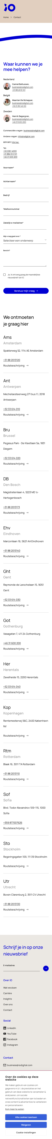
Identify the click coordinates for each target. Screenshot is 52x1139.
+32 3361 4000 (10, 151)
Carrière (7, 993)
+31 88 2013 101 (18, 90)
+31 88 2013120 (11, 360)
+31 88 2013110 (11, 773)
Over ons (7, 1004)
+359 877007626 (12, 822)
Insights (7, 998)
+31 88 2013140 (11, 550)
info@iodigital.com (26, 136)
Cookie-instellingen (26, 1132)
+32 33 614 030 (11, 599)
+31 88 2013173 (11, 507)
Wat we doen (10, 987)
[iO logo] (10, 7)
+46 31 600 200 (19, 122)
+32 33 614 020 (11, 458)
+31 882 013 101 (10, 154)
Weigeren (26, 1124)
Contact (17, 17)
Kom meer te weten (14, 1109)
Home (6, 17)
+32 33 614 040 (12, 686)
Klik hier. (15, 142)
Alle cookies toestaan (26, 1117)
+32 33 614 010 (11, 409)
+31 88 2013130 (11, 904)
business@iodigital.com (22, 87)
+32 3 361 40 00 (19, 106)
